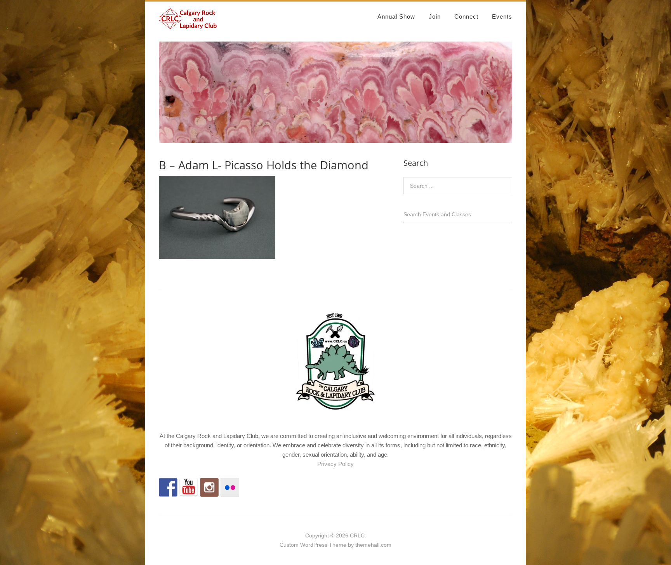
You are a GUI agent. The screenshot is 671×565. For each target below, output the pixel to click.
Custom (289, 545)
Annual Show (396, 16)
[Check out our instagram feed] (209, 487)
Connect (466, 16)
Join (435, 16)
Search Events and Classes (437, 214)
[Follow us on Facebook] (168, 487)
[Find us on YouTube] (188, 487)
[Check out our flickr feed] (230, 487)
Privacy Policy (335, 464)
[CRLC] (188, 26)
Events (502, 16)
